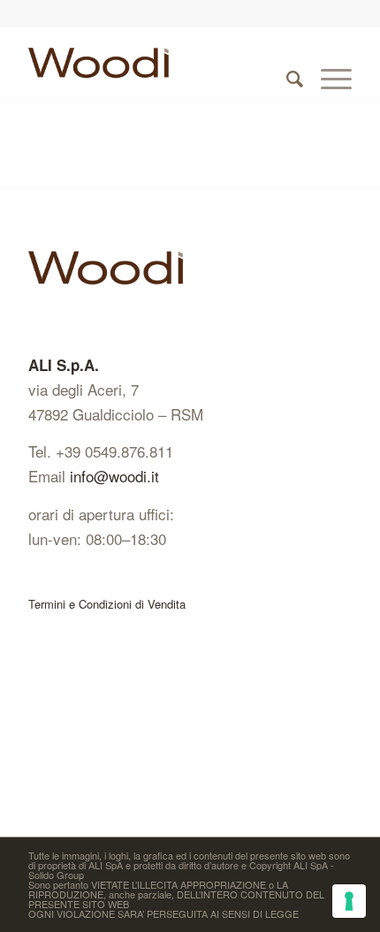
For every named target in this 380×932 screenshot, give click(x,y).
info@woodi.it (114, 476)
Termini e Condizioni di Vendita (107, 603)
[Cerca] (286, 62)
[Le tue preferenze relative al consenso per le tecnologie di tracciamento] (349, 901)
